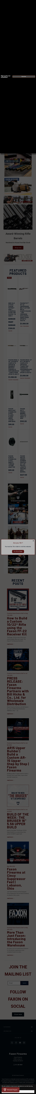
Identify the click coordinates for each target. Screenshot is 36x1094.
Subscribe (23, 76)
